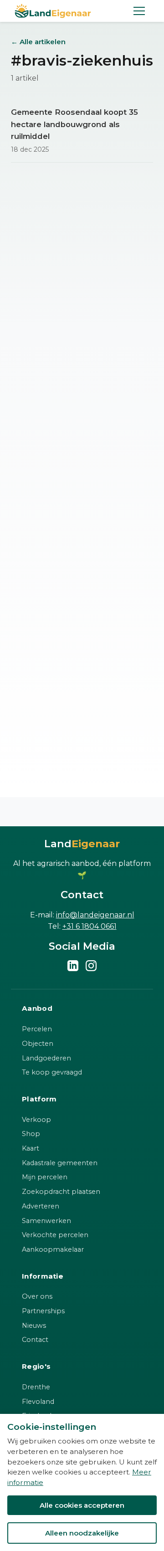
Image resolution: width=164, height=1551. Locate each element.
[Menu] (139, 11)
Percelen (37, 1029)
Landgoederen (46, 1058)
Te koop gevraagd (52, 1072)
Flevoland (38, 1401)
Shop (31, 1134)
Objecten (37, 1043)
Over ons (37, 1296)
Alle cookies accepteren (82, 1505)
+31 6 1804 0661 (89, 926)
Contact (35, 1340)
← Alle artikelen (38, 41)
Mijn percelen (44, 1177)
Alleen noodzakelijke (82, 1533)
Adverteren (40, 1206)
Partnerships (43, 1311)
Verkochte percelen (55, 1235)
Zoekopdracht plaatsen (61, 1192)
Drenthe (36, 1387)
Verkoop (36, 1120)
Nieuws (34, 1325)
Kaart (30, 1148)
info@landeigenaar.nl (95, 915)
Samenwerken (46, 1221)
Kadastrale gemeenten (59, 1163)
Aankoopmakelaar (53, 1249)
